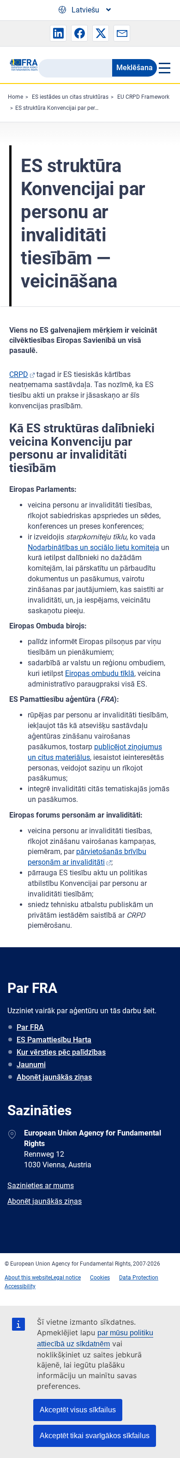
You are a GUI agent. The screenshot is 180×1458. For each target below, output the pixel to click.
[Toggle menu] (164, 68)
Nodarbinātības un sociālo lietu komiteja (93, 547)
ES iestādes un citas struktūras (70, 97)
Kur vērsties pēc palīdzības (61, 1052)
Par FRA (30, 1027)
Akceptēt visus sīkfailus (78, 1410)
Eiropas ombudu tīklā (99, 673)
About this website (28, 1277)
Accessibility (20, 1286)
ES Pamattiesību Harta (54, 1039)
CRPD (18, 374)
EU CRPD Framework (143, 97)
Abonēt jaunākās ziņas (54, 1077)
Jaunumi (31, 1064)
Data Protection (138, 1277)
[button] (58, 33)
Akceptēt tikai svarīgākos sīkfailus (95, 1436)
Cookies (100, 1277)
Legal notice (66, 1277)
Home (15, 97)
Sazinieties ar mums (40, 1185)
